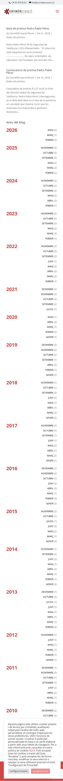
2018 (11, 382)
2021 (11, 289)
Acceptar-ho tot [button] (40, 771)
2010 (11, 710)
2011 (11, 667)
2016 (11, 468)
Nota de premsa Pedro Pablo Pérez (27, 28)
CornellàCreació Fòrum (22, 33)
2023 (11, 213)
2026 (11, 130)
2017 (11, 425)
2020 (11, 317)
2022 (11, 246)
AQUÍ (32, 750)
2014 (11, 549)
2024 (11, 180)
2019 (11, 344)
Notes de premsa (15, 37)
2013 (11, 591)
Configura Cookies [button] (18, 771)
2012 (11, 634)
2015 (11, 511)
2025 (11, 147)
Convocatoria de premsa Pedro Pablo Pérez (29, 71)
